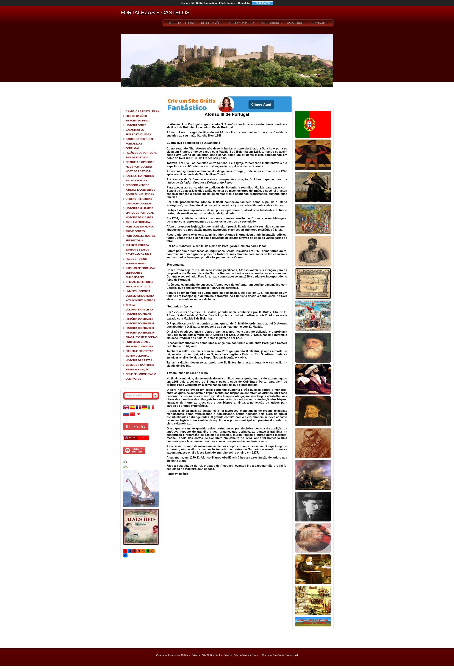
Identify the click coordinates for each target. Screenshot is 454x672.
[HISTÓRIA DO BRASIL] (313, 614)
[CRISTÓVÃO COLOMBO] (313, 552)
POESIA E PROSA (136, 263)
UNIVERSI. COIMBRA (138, 291)
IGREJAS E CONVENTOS (140, 189)
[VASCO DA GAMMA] (313, 362)
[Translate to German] (145, 409)
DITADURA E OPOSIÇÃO (140, 162)
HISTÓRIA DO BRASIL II (140, 323)
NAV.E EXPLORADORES (140, 175)
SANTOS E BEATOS (137, 249)
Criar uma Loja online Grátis (172, 655)
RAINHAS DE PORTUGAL (141, 268)
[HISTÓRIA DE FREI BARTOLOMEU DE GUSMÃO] (313, 583)
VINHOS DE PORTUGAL (140, 212)
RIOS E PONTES (135, 231)
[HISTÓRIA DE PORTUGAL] (313, 137)
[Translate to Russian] (126, 416)
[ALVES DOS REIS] (141, 544)
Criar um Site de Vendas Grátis (240, 655)
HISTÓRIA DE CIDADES (139, 217)
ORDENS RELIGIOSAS (139, 199)
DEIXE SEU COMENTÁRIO (141, 374)
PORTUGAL (133, 148)
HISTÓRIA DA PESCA (241, 22)
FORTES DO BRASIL (138, 341)
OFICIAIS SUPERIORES (139, 282)
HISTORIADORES (270, 22)
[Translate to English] (126, 409)
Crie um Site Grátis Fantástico (215, 3)
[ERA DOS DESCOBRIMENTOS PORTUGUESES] (141, 506)
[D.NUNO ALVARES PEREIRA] (313, 266)
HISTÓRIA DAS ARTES (139, 360)
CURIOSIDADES (135, 277)
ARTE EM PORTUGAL (138, 222)
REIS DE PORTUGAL (138, 157)
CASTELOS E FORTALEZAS (181, 22)
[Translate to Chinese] (132, 416)
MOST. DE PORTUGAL (139, 171)
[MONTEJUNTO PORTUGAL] (313, 625)
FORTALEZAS (134, 143)
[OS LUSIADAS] (313, 298)
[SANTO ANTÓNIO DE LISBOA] (313, 201)
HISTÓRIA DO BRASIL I (139, 318)
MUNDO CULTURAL (137, 355)
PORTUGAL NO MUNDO (140, 226)
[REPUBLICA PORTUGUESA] (313, 330)
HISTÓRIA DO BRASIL (139, 314)
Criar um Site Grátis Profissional (280, 655)
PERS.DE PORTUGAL (138, 286)
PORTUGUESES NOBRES (141, 235)
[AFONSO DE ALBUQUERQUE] (313, 169)
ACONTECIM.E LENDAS (140, 194)
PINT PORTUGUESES (138, 134)
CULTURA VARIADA (137, 245)
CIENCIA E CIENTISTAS (139, 351)
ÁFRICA (130, 305)
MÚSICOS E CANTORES (140, 364)
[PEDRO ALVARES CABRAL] (313, 394)
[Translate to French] (138, 409)
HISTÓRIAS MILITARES (139, 208)
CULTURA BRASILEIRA (139, 309)
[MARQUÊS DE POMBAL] (313, 489)
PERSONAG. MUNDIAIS (139, 346)
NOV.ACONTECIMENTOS (140, 300)
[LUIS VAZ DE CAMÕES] (313, 457)
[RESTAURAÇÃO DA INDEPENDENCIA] (125, 467)
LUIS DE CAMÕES (211, 22)
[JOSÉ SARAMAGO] (125, 462)
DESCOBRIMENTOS (137, 185)
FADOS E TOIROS (136, 258)
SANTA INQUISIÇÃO (137, 369)
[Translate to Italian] (151, 409)
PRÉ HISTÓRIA (134, 240)
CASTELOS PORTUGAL (140, 139)
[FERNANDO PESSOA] (313, 521)
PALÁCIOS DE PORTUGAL (141, 152)
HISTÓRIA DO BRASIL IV (140, 332)
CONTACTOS (320, 22)
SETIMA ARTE (134, 272)
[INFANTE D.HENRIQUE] (313, 425)
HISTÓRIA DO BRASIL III (140, 328)
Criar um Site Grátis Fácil (206, 655)
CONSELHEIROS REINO (140, 295)
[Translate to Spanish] (132, 409)
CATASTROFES (296, 22)
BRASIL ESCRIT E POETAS (141, 337)
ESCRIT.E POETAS (136, 180)
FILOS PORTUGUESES (139, 166)
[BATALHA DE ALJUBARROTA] (313, 233)
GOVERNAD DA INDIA (138, 254)
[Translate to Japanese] (138, 416)
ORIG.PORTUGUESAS (139, 203)
